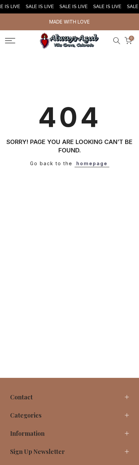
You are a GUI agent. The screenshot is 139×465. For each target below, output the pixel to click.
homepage (92, 163)
